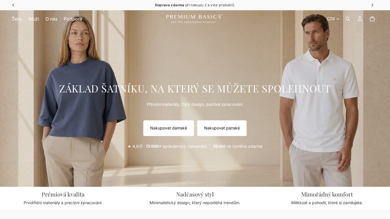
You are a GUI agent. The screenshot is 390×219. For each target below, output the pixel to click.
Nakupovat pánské (222, 127)
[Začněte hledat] (347, 19)
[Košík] (372, 19)
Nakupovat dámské (168, 127)
